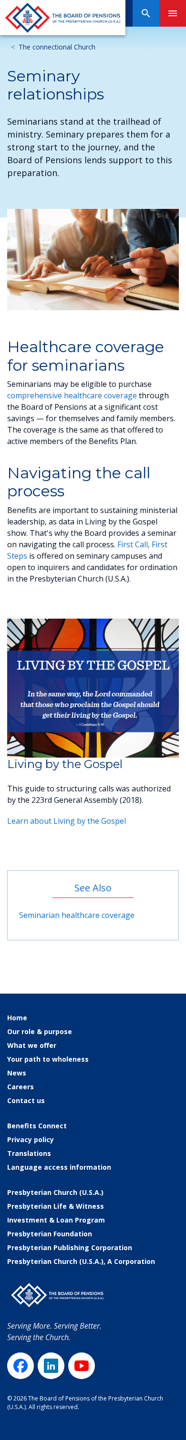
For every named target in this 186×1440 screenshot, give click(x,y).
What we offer (31, 1045)
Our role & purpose (39, 1031)
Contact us (26, 1100)
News (16, 1072)
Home (17, 1017)
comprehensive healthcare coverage (72, 395)
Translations (29, 1153)
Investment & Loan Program (56, 1219)
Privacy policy (30, 1139)
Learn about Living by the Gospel (66, 821)
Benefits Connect (37, 1125)
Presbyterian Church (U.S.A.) (55, 1192)
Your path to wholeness (48, 1059)
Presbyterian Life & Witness (55, 1206)
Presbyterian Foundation (49, 1233)
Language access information (59, 1167)
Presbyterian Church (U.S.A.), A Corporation (81, 1261)
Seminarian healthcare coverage (76, 915)
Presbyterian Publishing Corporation (69, 1247)
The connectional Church (57, 46)
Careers (20, 1086)
